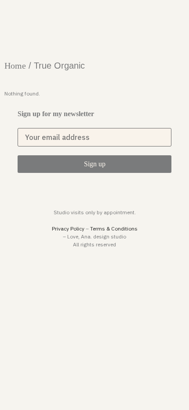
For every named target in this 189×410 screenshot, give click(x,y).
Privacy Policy (68, 228)
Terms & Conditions (114, 228)
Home (15, 65)
